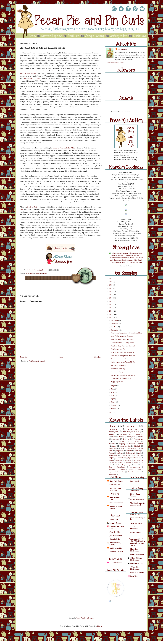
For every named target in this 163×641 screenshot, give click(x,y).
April (113, 399)
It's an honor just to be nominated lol (123, 375)
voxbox (131, 469)
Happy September (117, 381)
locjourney (139, 434)
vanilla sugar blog (116, 548)
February (114, 405)
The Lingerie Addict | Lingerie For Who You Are (137, 543)
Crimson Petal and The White (64, 148)
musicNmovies (125, 446)
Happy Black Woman (135, 495)
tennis (114, 446)
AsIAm (111, 453)
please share (136, 455)
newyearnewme (138, 460)
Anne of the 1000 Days (31, 78)
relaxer (137, 441)
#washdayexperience (131, 431)
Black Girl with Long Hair (115, 489)
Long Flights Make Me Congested (122, 336)
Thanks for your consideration (121, 378)
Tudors (54, 71)
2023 (111, 281)
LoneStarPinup (121, 458)
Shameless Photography (135, 550)
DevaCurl (124, 455)
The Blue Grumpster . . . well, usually (137, 504)
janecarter (128, 460)
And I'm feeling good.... (119, 372)
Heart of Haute (135, 514)
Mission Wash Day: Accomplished (122, 352)
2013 (111, 314)
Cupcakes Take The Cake (117, 527)
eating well (113, 448)
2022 (111, 285)
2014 (111, 311)
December (114, 320)
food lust (126, 439)
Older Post (97, 357)
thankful (121, 437)
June (113, 392)
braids (136, 465)
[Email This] (49, 270)
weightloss (131, 437)
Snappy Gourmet (116, 523)
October (114, 327)
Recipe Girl (114, 519)
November (115, 323)
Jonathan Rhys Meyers (28, 73)
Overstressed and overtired (120, 359)
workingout (113, 431)
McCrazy (120, 453)
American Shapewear (134, 528)
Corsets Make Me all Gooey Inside (122, 342)
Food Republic (115, 532)
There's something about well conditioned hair (126, 333)
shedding (122, 469)
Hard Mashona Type (115, 498)
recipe (141, 443)
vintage (44, 273)
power (27, 273)
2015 (111, 307)
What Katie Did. (136, 523)
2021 (111, 288)
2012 (111, 317)
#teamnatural (125, 434)
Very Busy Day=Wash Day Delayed (123, 346)
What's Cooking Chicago (123, 465)
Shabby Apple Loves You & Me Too (123, 362)
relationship (113, 455)
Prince (139, 469)
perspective (119, 450)
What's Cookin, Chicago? (115, 543)
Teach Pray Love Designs (85, 618)
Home (61, 357)
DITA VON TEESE (137, 572)
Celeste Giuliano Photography (136, 559)
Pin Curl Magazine (137, 554)
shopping (122, 443)
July (112, 389)
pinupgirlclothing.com (137, 518)
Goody (111, 460)
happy (141, 437)
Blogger (100, 626)
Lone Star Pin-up (136, 563)
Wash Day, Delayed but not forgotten (123, 339)
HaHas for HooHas (137, 499)
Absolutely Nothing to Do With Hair (123, 355)
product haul (124, 441)
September (115, 330)
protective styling (116, 462)
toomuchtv (38, 273)
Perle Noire (134, 576)
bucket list (119, 460)
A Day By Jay (114, 493)
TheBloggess (134, 490)
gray (122, 448)
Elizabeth (137, 446)
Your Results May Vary (118, 349)
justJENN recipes (116, 535)
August (113, 385)
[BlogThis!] (51, 270)
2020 (111, 291)
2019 (111, 294)
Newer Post (24, 357)
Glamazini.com (115, 484)
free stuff (132, 443)
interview (116, 439)
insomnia (112, 443)
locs (113, 437)
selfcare (129, 450)
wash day (132, 429)
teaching (138, 450)
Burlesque (128, 462)
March (113, 402)
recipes (111, 457)
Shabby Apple (130, 453)
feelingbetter (121, 467)
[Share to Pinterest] (58, 270)
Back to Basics (32, 207)
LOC (110, 465)
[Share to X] (53, 270)
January (114, 408)
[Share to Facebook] (55, 270)
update (130, 426)
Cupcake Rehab (115, 539)
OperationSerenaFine (134, 458)
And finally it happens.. (118, 365)
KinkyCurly (137, 462)
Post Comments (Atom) (37, 361)
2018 (111, 298)
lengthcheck (112, 469)
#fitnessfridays (138, 439)
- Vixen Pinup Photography (135, 568)
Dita (21, 209)
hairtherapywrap (135, 467)
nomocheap (132, 448)
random (32, 273)
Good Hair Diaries (116, 481)
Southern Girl (31, 270)
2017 (111, 301)
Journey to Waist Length (116, 507)
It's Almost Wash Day (118, 368)
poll (139, 453)
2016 (111, 304)
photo (112, 426)
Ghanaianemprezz (116, 502)
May (113, 395)
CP (114, 441)
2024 (111, 278)
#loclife (112, 434)
